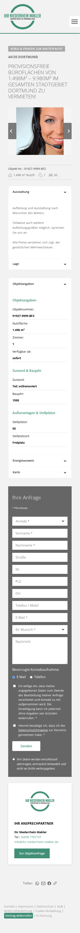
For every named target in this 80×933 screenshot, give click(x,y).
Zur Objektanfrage (32, 853)
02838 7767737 (31, 837)
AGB (60, 906)
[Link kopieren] (55, 883)
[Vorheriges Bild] (12, 131)
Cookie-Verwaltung (48, 911)
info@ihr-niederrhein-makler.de (36, 842)
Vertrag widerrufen (18, 915)
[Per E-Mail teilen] (43, 883)
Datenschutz (45, 906)
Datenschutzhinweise (33, 730)
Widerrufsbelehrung (18, 911)
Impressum (25, 906)
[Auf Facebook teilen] (49, 883)
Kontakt (9, 906)
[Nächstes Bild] (67, 131)
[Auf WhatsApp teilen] (37, 883)
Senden (26, 746)
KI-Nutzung (44, 915)
